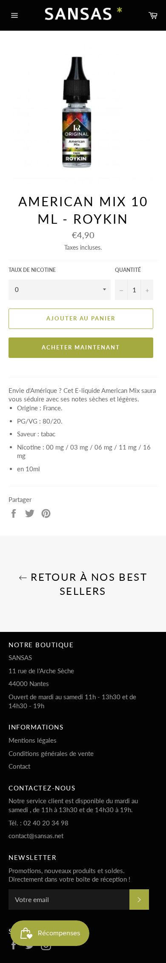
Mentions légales (33, 740)
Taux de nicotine (32, 270)
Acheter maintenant (81, 347)
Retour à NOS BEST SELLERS (87, 584)
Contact (19, 766)
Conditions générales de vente (51, 753)
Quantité (128, 270)
